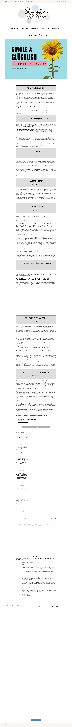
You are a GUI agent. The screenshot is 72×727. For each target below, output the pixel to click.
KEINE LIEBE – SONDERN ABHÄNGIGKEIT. (33, 279)
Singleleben (40, 32)
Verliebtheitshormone (42, 361)
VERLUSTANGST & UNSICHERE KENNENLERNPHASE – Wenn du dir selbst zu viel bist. (22, 474)
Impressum (27, 1)
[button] (25, 427)
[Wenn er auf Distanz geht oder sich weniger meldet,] (59, 661)
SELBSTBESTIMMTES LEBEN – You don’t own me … (22, 501)
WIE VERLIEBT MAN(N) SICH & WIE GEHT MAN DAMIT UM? (22, 447)
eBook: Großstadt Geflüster (21, 513)
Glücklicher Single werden (34, 32)
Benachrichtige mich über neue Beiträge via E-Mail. (26, 552)
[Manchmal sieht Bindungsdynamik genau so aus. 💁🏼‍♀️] (13, 658)
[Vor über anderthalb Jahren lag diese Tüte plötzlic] (36, 646)
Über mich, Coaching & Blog (14, 1)
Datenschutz (32, 1)
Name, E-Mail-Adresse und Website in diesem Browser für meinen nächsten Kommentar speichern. (35, 550)
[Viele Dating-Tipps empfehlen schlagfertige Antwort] (47, 663)
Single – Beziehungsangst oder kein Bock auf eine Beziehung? (22, 488)
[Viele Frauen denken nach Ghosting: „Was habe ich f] (24, 663)
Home (6, 1)
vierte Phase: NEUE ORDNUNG (27, 130)
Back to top (63, 724)
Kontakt (21, 1)
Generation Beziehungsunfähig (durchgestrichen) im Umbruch (22, 460)
